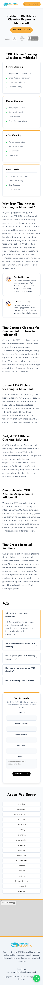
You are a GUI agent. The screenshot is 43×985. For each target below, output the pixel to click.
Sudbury (21, 830)
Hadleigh (21, 871)
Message (21, 757)
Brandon (21, 866)
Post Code (21, 746)
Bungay (21, 891)
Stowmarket (21, 840)
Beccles (21, 850)
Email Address (21, 724)
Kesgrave (21, 845)
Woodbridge (21, 860)
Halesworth (21, 886)
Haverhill (21, 819)
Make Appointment (31, 4)
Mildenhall (21, 855)
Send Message (21, 774)
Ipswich (21, 804)
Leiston (22, 876)
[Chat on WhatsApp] (36, 978)
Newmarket (21, 835)
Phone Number (21, 735)
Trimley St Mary (21, 881)
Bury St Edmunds (21, 814)
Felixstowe (21, 825)
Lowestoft (21, 809)
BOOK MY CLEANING (21, 30)
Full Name (21, 713)
